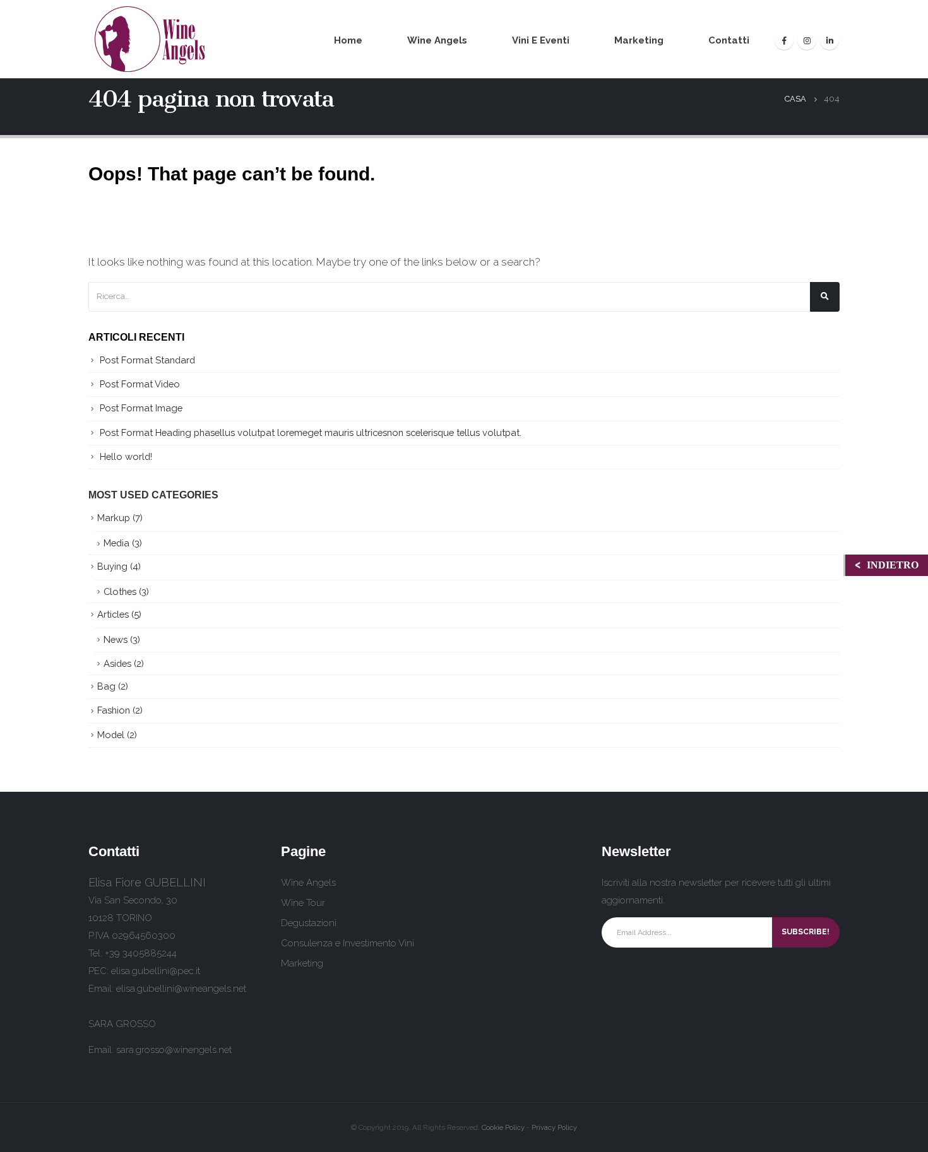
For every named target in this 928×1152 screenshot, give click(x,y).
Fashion (113, 710)
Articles (113, 614)
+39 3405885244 (141, 953)
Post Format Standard (147, 360)
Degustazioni (308, 923)
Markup (113, 517)
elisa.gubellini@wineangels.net (181, 988)
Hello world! (126, 456)
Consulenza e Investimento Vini (347, 943)
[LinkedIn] (829, 40)
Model (110, 734)
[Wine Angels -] (151, 39)
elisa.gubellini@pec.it (155, 971)
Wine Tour (303, 902)
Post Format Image (141, 408)
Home (348, 40)
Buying (112, 566)
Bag (106, 686)
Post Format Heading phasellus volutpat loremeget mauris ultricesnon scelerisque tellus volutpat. (310, 432)
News (116, 639)
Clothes (120, 591)
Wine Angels (437, 40)
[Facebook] (784, 40)
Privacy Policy (554, 1127)
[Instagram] (806, 40)
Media (116, 543)
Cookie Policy (503, 1127)
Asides (117, 663)
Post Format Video (140, 384)
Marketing (638, 40)
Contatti (728, 40)
